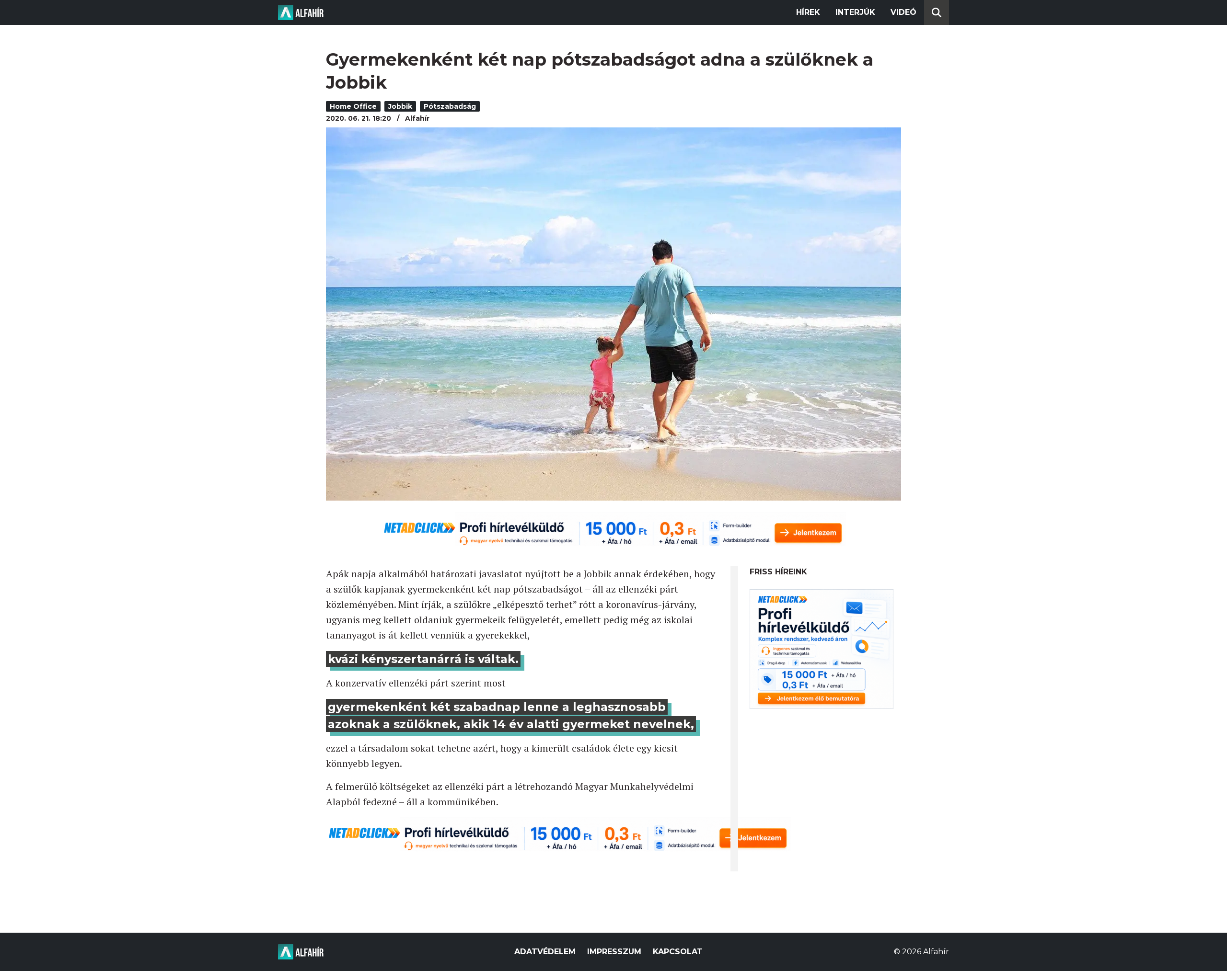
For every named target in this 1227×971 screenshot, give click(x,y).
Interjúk (855, 12)
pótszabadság (450, 106)
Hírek (808, 12)
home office (353, 106)
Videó (903, 12)
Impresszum (614, 951)
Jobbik (400, 106)
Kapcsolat (678, 951)
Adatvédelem (545, 951)
